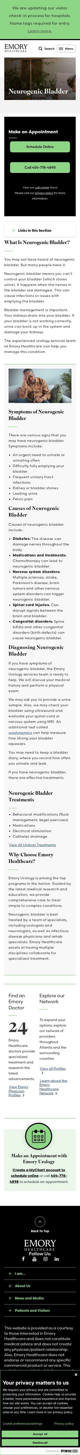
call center (42, 187)
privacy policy (44, 193)
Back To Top (40, 1231)
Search (49, 49)
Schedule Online (40, 147)
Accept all (40, 1434)
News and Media (29, 1298)
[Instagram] (45, 1259)
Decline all (40, 1442)
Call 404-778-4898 (40, 167)
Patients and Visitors (32, 1310)
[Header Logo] (16, 49)
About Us (22, 1286)
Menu (69, 49)
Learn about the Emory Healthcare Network (53, 1087)
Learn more (39, 30)
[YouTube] (34, 1259)
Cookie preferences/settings (22, 1423)
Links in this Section (34, 230)
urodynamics (20, 732)
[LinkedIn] (56, 1259)
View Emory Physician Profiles (18, 1091)
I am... (20, 1273)
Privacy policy (64, 1423)
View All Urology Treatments (32, 845)
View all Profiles (53, 1068)
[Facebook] (23, 1259)
